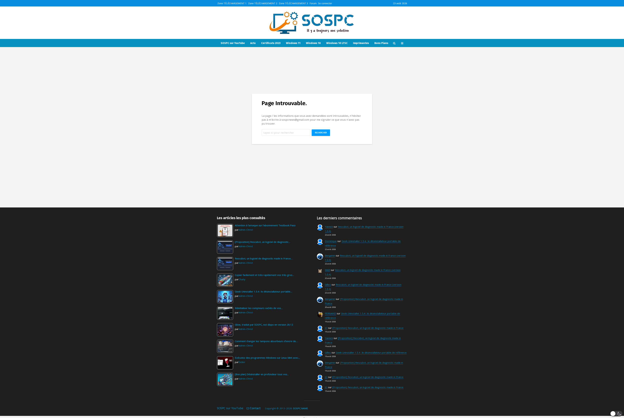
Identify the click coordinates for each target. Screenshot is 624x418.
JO (326, 327)
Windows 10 (313, 43)
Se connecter (325, 3)
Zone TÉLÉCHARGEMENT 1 (232, 3)
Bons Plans (381, 43)
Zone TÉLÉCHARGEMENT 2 (262, 3)
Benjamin (330, 255)
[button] (616, 413)
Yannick (329, 226)
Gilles (328, 284)
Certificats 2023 (270, 43)
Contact (255, 408)
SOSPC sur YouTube (233, 43)
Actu (253, 43)
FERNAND (330, 313)
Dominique (331, 241)
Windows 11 (293, 43)
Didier (242, 362)
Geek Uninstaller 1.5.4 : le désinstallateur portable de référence (371, 352)
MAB (327, 270)
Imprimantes (361, 43)
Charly (242, 279)
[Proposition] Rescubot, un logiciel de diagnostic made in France (367, 327)
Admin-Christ (246, 229)
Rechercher (321, 132)
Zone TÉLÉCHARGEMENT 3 (293, 3)
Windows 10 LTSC (337, 43)
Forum (313, 3)
